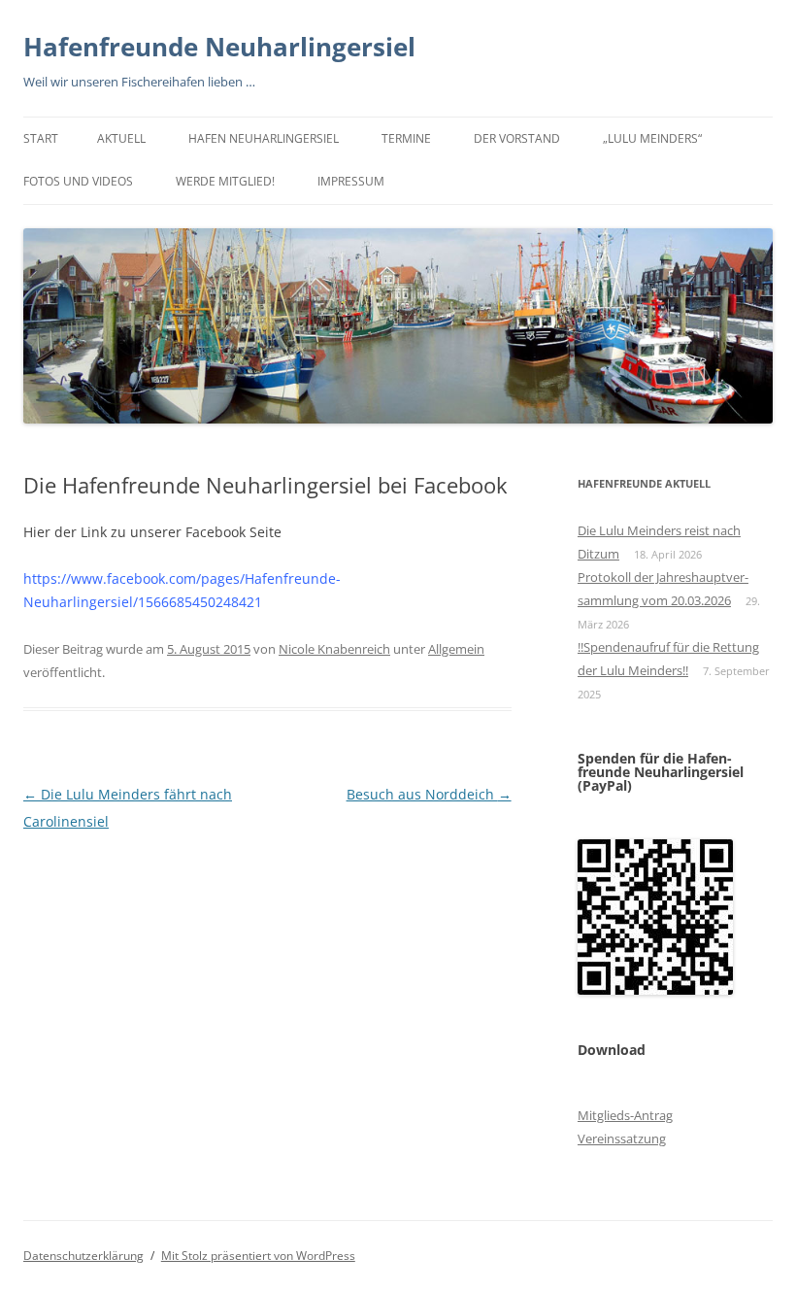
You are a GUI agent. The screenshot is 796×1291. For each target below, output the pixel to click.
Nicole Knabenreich (334, 649)
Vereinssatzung (622, 1138)
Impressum (350, 181)
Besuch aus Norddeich (429, 794)
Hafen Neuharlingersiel (263, 138)
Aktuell (121, 138)
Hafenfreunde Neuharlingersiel (219, 46)
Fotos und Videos (78, 181)
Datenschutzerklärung (83, 1255)
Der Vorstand (517, 138)
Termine (406, 138)
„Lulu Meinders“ (652, 138)
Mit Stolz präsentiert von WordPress (258, 1255)
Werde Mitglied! (225, 181)
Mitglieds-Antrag (625, 1115)
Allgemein (456, 649)
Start (40, 138)
